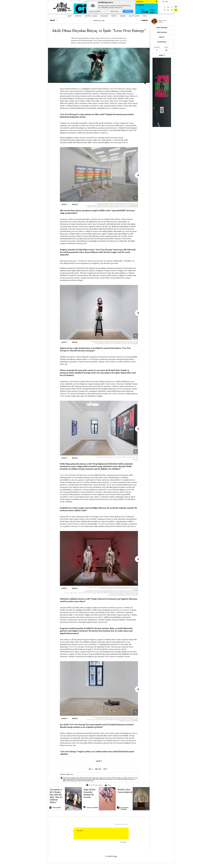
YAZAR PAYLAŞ (161, 42)
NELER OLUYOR (134, 16)
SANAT (69, 16)
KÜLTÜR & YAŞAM (91, 16)
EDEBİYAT (78, 16)
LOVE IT (162, 55)
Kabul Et (128, 11)
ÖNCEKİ (52, 20)
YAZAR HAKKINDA (161, 28)
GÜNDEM (123, 16)
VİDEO (145, 16)
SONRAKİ (145, 20)
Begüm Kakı (69, 774)
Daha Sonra (114, 11)
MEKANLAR (104, 16)
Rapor (109, 785)
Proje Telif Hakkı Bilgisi (96, 785)
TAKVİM (113, 16)
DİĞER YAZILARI (162, 32)
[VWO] (98, 11)
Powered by (92, 11)
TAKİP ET (162, 37)
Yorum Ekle (123, 842)
